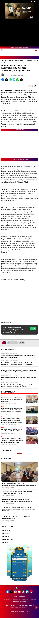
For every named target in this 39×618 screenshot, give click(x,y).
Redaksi (13, 605)
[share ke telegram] (14, 81)
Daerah (14, 57)
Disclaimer (14, 608)
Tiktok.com (33, 599)
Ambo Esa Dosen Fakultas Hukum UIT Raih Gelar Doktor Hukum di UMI (17, 517)
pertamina (8, 539)
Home (3, 57)
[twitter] (12, 593)
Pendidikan (20, 62)
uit (5, 542)
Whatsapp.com (25, 599)
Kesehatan (32, 57)
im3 (6, 533)
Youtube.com (23, 601)
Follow (33, 328)
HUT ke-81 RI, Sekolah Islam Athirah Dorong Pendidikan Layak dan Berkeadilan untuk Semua (17, 500)
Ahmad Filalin (8, 74)
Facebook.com (7, 599)
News (15, 62)
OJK (6, 536)
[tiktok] (23, 593)
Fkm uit (22, 342)
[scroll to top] (36, 607)
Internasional (22, 57)
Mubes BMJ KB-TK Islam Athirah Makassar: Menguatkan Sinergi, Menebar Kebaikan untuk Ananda (11, 420)
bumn (6, 530)
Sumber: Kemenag (19, 580)
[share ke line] (18, 81)
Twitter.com (16, 601)
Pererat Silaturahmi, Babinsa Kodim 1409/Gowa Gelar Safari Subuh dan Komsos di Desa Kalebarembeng (12, 410)
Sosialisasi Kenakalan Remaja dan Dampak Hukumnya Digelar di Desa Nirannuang (12, 399)
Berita (6, 62)
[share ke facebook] (3, 81)
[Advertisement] (19, 302)
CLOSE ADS (33, 1)
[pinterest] (31, 593)
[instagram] (15, 593)
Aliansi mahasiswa (12, 342)
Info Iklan (23, 608)
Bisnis (8, 57)
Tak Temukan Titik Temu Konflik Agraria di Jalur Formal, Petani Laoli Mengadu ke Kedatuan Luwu (12, 440)
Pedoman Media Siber (25, 605)
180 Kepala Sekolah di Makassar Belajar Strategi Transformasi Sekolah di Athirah (17, 492)
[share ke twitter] (7, 81)
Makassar (11, 62)
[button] (29, 86)
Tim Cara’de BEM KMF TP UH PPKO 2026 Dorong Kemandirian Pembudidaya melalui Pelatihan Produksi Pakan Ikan (19, 509)
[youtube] (19, 593)
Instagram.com (16, 599)
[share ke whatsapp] (11, 81)
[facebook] (8, 593)
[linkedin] (27, 593)
